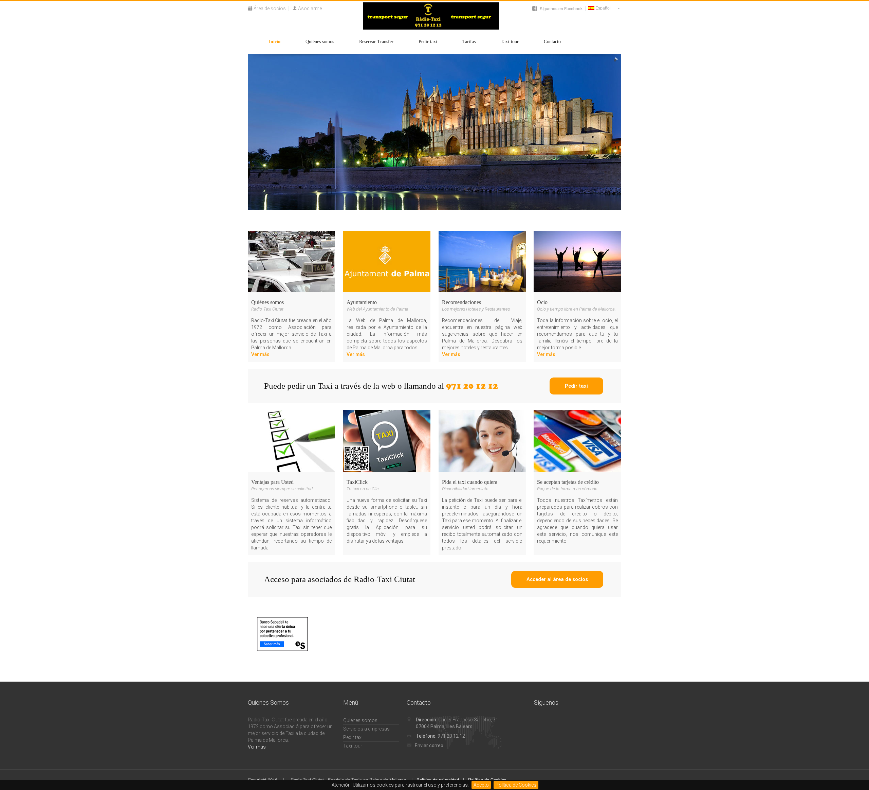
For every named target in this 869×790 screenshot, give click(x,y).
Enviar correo (429, 745)
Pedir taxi (428, 41)
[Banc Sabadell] (282, 634)
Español (602, 8)
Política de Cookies (516, 785)
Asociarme (310, 8)
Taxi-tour (510, 41)
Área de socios (270, 8)
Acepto (481, 785)
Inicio (274, 41)
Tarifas (469, 41)
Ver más (260, 354)
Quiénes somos (320, 41)
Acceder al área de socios (557, 579)
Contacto (552, 41)
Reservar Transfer (376, 41)
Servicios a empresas (366, 729)
